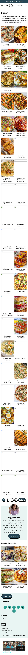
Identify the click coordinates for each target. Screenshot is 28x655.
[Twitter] (14, 611)
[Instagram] (18, 607)
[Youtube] (9, 607)
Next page (22, 500)
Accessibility (4, 633)
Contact (3, 619)
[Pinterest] (14, 607)
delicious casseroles (17, 20)
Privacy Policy (4, 628)
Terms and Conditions (6, 631)
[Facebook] (5, 607)
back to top (7, 596)
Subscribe (3, 623)
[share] (12, 642)
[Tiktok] (22, 607)
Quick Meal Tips (9, 643)
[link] (5, 643)
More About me (14, 536)
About (2, 621)
